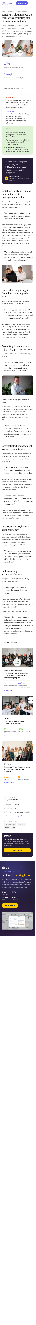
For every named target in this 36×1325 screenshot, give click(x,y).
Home (3, 11)
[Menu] (31, 3)
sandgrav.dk (18, 816)
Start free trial (22, 3)
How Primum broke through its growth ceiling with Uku (15, 722)
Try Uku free (9, 905)
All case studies (7, 789)
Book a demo (17, 850)
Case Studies (10, 11)
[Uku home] (7, 3)
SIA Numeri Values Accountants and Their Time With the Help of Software (17, 769)
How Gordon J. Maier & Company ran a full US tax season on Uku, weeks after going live (16, 675)
